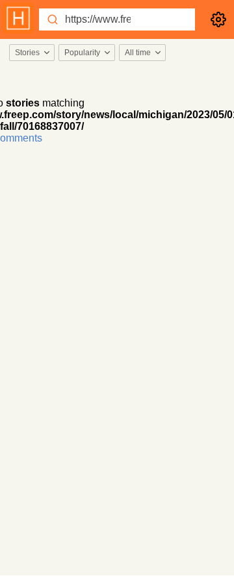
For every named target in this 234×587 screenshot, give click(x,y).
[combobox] (31, 52)
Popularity (82, 52)
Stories (27, 52)
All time (138, 52)
